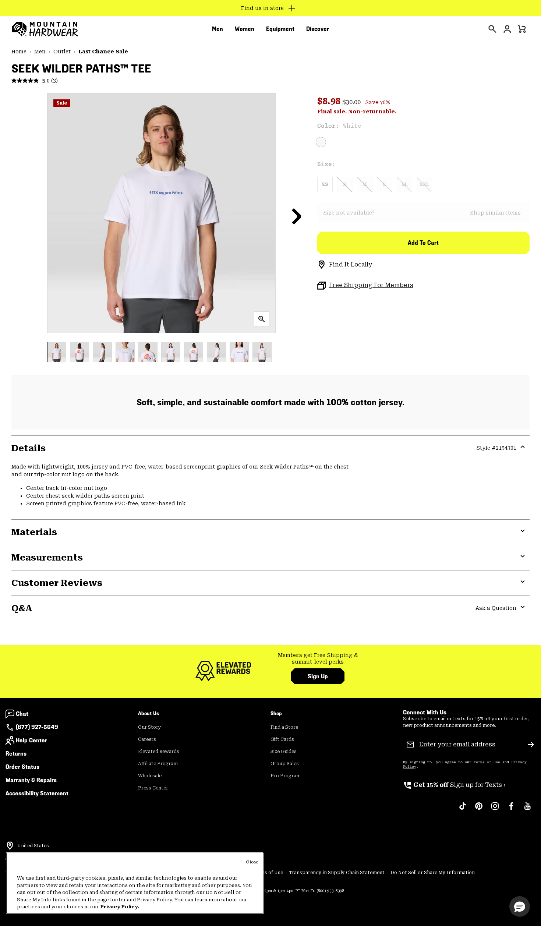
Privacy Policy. (119, 906)
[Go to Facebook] (511, 810)
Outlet (62, 51)
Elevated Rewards (158, 751)
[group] (317, 658)
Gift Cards (282, 739)
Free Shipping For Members (371, 285)
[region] (135, 883)
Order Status (22, 766)
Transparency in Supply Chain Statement (337, 872)
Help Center (31, 740)
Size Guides (283, 751)
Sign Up (318, 676)
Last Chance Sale (103, 51)
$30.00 (352, 102)
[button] (296, 216)
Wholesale (150, 775)
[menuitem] (217, 29)
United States (33, 845)
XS (325, 184)
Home (18, 51)
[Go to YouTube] (527, 810)
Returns (16, 753)
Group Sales (284, 763)
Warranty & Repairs (31, 780)
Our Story (149, 727)
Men (40, 51)
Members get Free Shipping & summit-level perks (318, 658)
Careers (147, 739)
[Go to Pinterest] (479, 810)
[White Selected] (321, 142)
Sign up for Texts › (454, 784)
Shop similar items (495, 213)
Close (252, 862)
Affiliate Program (158, 763)
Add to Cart (423, 242)
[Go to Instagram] (495, 810)
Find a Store (284, 727)
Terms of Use (487, 762)
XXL (424, 184)
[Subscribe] (531, 744)
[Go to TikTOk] (463, 810)
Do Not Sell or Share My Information (432, 872)
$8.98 (329, 101)
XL (404, 184)
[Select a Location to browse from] (10, 845)
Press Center (153, 788)
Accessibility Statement (37, 793)
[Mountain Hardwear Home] (45, 29)
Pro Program (285, 775)
